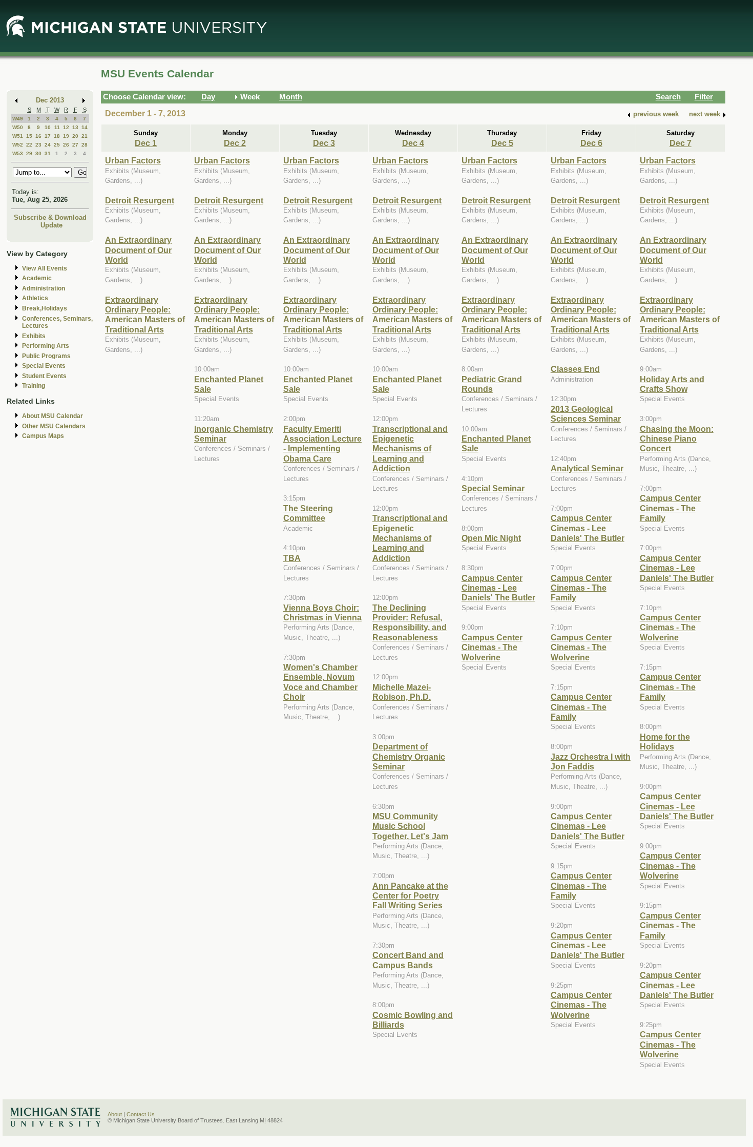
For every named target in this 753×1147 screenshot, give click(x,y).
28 (84, 145)
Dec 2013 (50, 100)
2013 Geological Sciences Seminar (586, 413)
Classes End (575, 368)
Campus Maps (43, 436)
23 (38, 145)
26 (66, 145)
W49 (17, 118)
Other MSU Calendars (54, 426)
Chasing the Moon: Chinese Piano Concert (677, 438)
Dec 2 (235, 143)
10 (48, 127)
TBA (292, 557)
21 (84, 136)
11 (57, 127)
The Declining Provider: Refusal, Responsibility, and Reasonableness (409, 622)
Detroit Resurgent (139, 200)
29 (29, 153)
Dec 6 (591, 143)
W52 (17, 145)
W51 (17, 136)
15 (29, 136)
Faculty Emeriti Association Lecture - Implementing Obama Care (322, 443)
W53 (17, 153)
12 (66, 127)
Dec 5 (502, 143)
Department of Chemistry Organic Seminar (408, 756)
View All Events (44, 268)
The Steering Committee (308, 513)
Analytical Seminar (587, 468)
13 (75, 127)
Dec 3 (324, 143)
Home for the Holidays (665, 741)
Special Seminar (493, 488)
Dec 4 (413, 143)
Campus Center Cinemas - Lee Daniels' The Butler (498, 587)
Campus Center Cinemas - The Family (581, 587)
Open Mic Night (491, 538)
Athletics (35, 298)
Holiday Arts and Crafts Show (672, 383)
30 (38, 153)
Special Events (44, 365)
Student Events (44, 376)
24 (48, 145)
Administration (43, 288)
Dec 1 (146, 143)
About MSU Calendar (52, 416)
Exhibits (34, 336)
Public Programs (46, 356)
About (115, 1114)
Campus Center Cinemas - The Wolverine (492, 647)
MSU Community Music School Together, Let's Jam (410, 826)
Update (51, 225)
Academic (37, 278)
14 (84, 127)
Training (33, 385)
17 (48, 136)
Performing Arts (45, 345)
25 (57, 145)
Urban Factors (133, 160)
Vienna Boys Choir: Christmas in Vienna (322, 612)
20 (75, 136)
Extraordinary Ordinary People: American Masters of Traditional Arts (145, 314)
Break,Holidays (44, 308)
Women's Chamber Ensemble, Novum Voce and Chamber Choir (320, 681)
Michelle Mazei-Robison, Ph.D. (401, 691)
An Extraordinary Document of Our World (138, 249)
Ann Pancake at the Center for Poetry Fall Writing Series (410, 895)
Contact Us (141, 1114)
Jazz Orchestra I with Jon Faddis (591, 761)
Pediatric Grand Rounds (492, 383)
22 (29, 145)
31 (48, 153)
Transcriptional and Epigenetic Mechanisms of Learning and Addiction (410, 448)
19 (66, 136)
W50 (17, 127)
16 (38, 136)
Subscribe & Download (50, 217)
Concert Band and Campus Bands (408, 959)
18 (57, 136)
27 (75, 145)
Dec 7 (681, 143)
